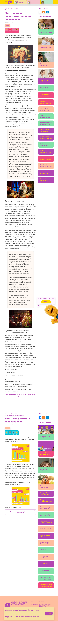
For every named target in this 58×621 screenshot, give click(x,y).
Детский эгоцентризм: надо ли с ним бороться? (44, 180)
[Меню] (6, 2)
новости (7, 428)
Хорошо (49, 613)
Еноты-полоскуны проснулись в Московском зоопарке (46, 508)
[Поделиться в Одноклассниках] (43, 12)
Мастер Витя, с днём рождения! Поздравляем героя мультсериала (45, 515)
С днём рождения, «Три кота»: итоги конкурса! (46, 585)
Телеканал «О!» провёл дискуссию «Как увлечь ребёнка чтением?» (45, 437)
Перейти (46, 301)
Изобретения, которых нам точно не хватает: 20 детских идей (46, 144)
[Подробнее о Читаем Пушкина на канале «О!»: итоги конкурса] (46, 449)
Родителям (14, 8)
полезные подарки (18, 332)
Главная (7, 8)
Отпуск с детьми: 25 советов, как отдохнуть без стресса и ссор (45, 48)
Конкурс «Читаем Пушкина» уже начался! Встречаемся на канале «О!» (45, 494)
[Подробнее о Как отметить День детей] (46, 482)
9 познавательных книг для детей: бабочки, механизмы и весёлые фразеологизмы (46, 123)
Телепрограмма (34, 604)
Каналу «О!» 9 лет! (46, 528)
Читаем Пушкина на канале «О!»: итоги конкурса (45, 453)
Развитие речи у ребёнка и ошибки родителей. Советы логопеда (46, 137)
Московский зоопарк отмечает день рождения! (46, 522)
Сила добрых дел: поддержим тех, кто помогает (46, 578)
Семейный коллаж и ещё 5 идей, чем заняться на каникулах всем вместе (46, 166)
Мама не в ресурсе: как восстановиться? (45, 173)
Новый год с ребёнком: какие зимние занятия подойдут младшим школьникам (45, 159)
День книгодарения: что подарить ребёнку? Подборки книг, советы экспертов (46, 116)
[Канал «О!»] (10, 2)
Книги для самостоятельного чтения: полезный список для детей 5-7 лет (46, 102)
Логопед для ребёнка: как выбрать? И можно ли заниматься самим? (44, 81)
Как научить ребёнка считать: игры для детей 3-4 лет (46, 88)
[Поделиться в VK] (40, 12)
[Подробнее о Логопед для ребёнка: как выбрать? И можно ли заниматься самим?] (46, 76)
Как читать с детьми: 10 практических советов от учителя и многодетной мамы (44, 65)
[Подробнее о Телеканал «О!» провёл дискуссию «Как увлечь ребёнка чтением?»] (46, 432)
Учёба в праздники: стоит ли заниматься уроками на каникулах (46, 151)
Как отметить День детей (44, 486)
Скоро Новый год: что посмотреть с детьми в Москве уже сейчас (46, 571)
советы (7, 25)
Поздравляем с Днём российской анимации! (46, 501)
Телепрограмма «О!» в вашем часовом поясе (45, 536)
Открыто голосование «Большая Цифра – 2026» (45, 550)
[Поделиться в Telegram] (47, 12)
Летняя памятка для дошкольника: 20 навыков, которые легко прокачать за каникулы (46, 31)
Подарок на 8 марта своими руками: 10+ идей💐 (45, 95)
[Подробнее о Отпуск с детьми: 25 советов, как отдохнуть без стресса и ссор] (46, 43)
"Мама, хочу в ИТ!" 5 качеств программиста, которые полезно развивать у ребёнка (45, 130)
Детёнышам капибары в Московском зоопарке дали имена (45, 557)
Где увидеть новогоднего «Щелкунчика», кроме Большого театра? (45, 564)
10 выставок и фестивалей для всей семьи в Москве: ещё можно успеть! (45, 543)
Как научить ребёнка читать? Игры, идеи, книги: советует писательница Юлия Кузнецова (45, 109)
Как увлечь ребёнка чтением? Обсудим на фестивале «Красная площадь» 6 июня (46, 470)
